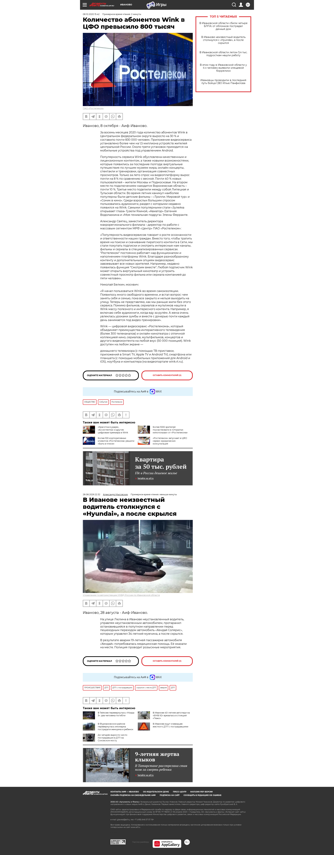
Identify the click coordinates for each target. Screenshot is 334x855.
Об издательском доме (156, 792)
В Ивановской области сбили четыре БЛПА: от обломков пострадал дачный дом (223, 26)
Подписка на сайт (170, 795)
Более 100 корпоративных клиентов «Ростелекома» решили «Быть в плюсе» (116, 441)
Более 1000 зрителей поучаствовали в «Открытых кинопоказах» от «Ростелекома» (170, 430)
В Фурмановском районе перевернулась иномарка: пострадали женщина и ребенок (115, 726)
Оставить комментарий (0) (167, 375)
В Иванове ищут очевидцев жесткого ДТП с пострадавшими (170, 725)
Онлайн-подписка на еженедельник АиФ (133, 795)
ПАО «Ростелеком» (93, 108)
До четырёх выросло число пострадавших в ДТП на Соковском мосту (112, 738)
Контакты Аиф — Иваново (124, 792)
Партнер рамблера (140, 842)
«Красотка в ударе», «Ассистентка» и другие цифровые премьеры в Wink (113, 430)
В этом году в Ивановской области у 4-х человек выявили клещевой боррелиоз (223, 67)
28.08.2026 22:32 (91, 494)
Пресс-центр (179, 792)
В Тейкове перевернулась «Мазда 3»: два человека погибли (116, 714)
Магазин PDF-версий (201, 792)
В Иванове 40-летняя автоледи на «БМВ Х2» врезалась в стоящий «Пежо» (171, 715)
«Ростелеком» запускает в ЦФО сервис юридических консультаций (170, 441)
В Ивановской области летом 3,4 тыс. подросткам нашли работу (223, 54)
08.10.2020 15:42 (91, 14)
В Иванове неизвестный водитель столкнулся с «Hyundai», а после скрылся (223, 40)
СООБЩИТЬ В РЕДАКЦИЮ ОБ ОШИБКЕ (202, 795)
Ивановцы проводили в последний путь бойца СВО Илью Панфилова (223, 82)
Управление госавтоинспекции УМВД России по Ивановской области (121, 595)
